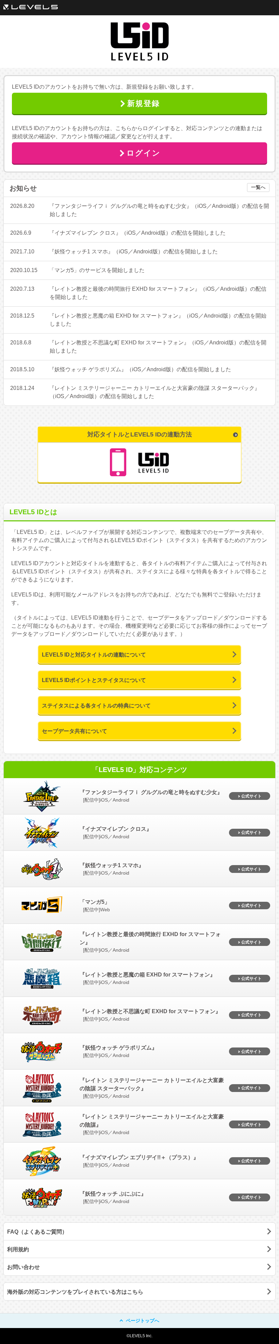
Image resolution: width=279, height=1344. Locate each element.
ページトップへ (142, 1320)
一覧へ (258, 187)
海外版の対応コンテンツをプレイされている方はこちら (75, 1292)
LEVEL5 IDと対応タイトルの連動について (94, 655)
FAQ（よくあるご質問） (37, 1232)
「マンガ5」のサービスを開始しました (97, 270)
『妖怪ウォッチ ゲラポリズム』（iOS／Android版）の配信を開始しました (140, 369)
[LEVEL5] (30, 7)
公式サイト (251, 796)
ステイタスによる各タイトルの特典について (96, 706)
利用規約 (18, 1249)
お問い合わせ (23, 1267)
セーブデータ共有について (74, 731)
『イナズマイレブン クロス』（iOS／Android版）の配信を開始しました (137, 233)
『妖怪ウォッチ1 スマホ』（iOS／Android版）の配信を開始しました (133, 251)
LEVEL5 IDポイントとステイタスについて (94, 680)
